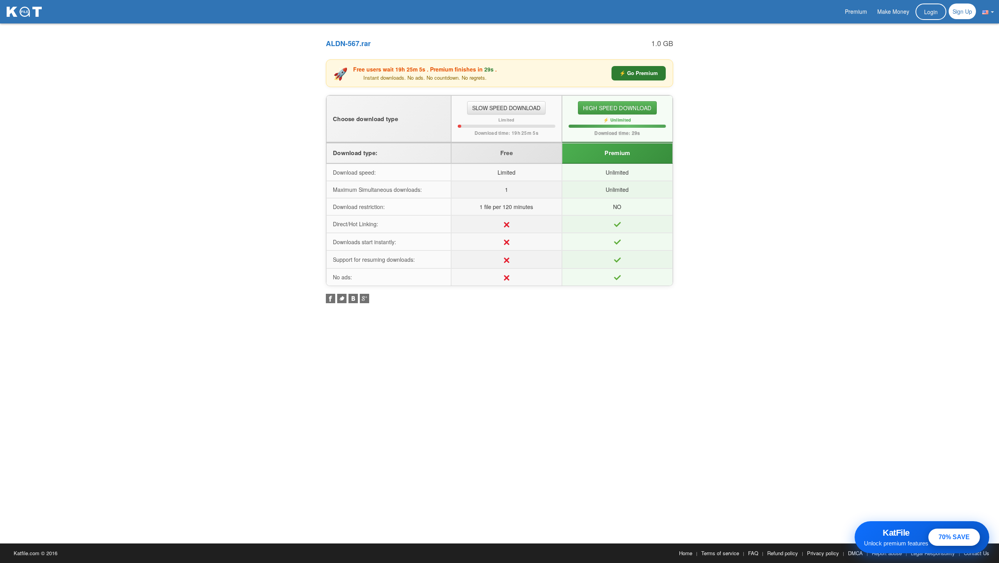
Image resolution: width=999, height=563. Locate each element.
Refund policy (782, 553)
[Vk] (353, 298)
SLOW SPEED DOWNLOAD (506, 108)
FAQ (753, 553)
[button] (988, 11)
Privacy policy (823, 553)
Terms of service (720, 553)
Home (685, 553)
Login (931, 12)
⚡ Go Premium (638, 73)
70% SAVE (954, 537)
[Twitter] (342, 298)
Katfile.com (26, 553)
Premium (856, 11)
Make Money (893, 11)
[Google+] (364, 298)
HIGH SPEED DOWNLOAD (617, 108)
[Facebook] (330, 298)
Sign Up (962, 11)
